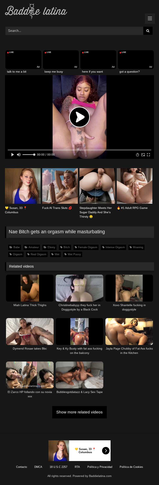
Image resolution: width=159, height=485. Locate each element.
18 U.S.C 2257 (58, 466)
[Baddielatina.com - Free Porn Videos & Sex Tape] (79, 11)
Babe (16, 247)
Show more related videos (79, 412)
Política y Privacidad (99, 466)
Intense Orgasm (115, 247)
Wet (57, 254)
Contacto (21, 466)
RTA (77, 466)
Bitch (67, 247)
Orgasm (17, 254)
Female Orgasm (87, 247)
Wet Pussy (74, 254)
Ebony (51, 247)
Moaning (138, 247)
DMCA (38, 466)
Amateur (34, 247)
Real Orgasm (38, 254)
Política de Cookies (131, 466)
